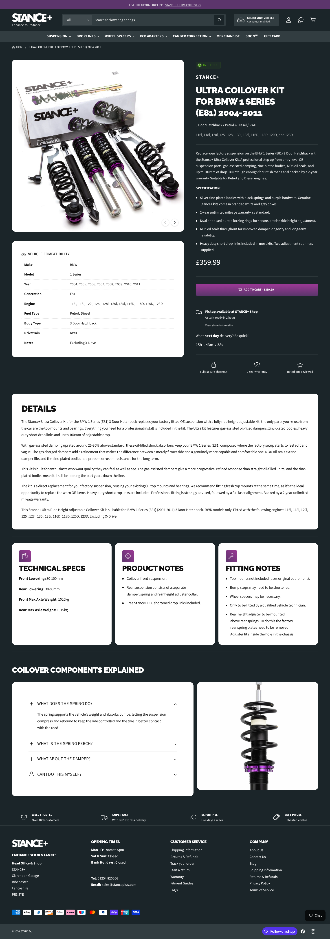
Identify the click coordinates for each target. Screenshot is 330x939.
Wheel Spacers (118, 36)
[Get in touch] (301, 20)
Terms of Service (262, 890)
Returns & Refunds (184, 856)
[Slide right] (174, 222)
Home (20, 47)
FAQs (174, 890)
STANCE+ (208, 77)
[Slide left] (165, 222)
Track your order (182, 863)
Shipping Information (186, 850)
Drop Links (86, 36)
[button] (313, 20)
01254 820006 (108, 878)
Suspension (57, 36)
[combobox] (159, 20)
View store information (219, 325)
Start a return (180, 870)
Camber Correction (190, 36)
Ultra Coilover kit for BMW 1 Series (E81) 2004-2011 (64, 47)
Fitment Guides (181, 883)
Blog (253, 863)
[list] (165, 594)
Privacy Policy (260, 883)
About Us (256, 850)
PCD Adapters (152, 36)
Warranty (177, 876)
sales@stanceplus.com (119, 884)
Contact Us (258, 856)
